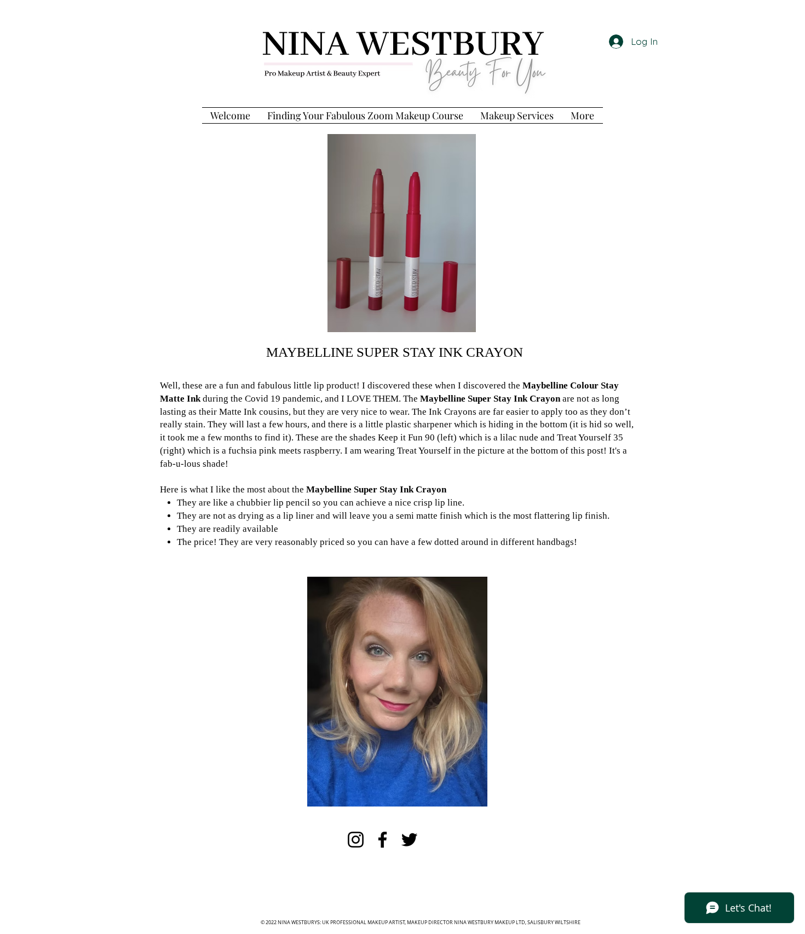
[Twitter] (409, 839)
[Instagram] (355, 839)
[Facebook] (382, 839)
